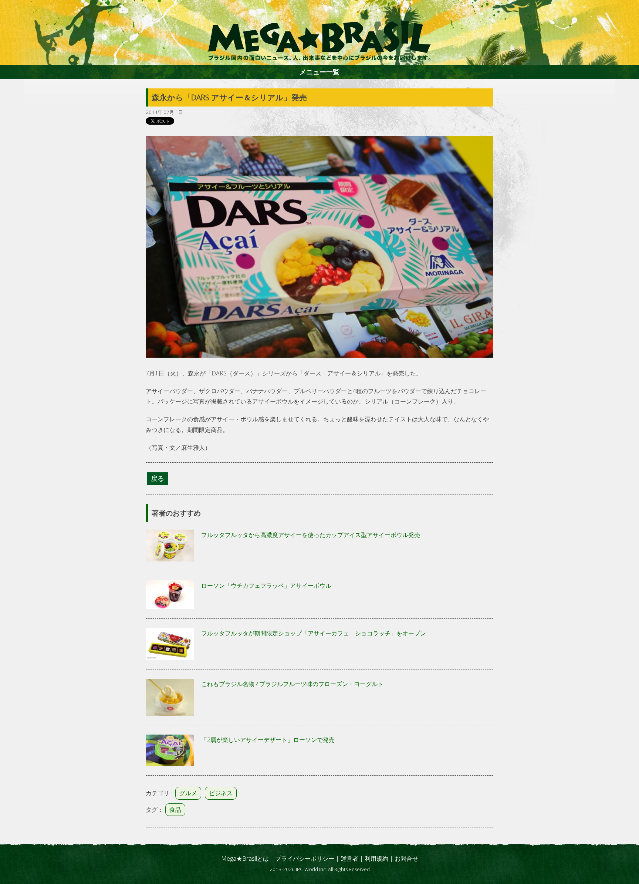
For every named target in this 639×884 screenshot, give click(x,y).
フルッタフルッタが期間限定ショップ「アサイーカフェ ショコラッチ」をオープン (313, 633)
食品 (175, 810)
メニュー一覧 (319, 71)
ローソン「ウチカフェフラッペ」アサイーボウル (266, 585)
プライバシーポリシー (304, 858)
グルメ (188, 793)
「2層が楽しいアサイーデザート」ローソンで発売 (268, 740)
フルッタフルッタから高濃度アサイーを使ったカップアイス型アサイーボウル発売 (310, 535)
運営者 (349, 858)
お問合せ (406, 858)
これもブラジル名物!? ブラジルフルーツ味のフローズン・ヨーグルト (292, 684)
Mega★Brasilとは (245, 858)
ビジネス (221, 793)
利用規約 (376, 858)
